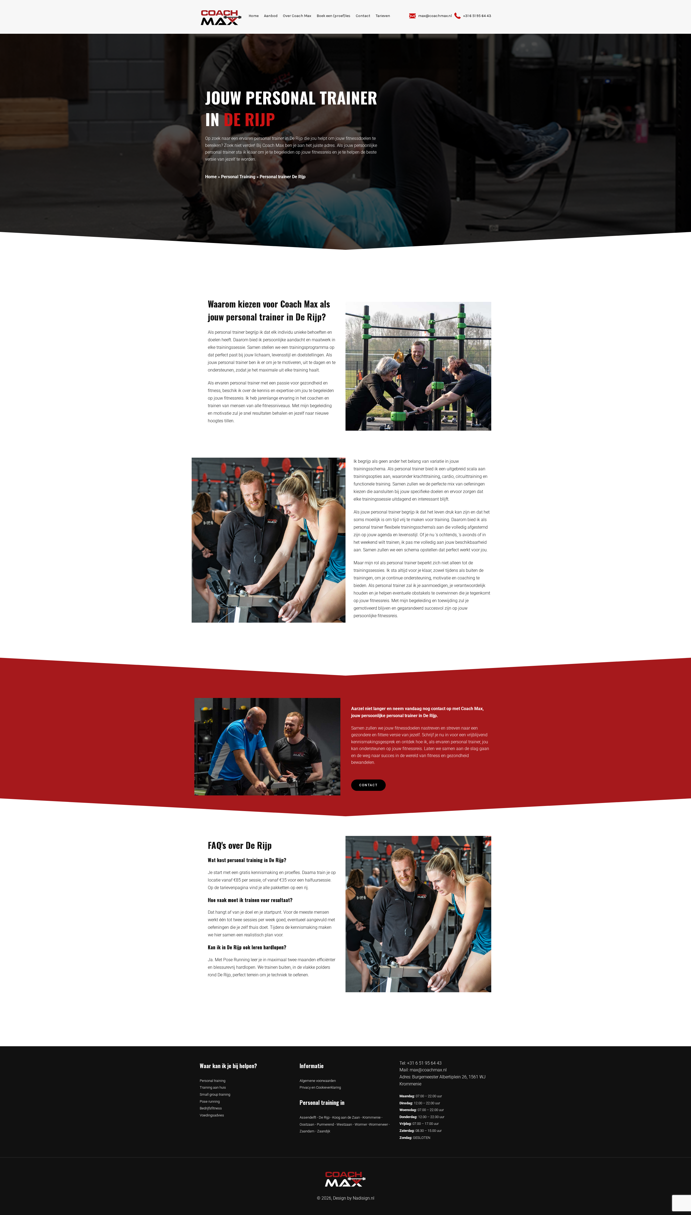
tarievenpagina (234, 887)
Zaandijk (323, 1131)
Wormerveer (378, 1124)
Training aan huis (213, 1087)
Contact (363, 16)
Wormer (361, 1124)
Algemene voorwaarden (318, 1081)
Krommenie (372, 1117)
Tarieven (383, 16)
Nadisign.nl (363, 1198)
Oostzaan (307, 1124)
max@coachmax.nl (428, 1069)
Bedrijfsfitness (211, 1108)
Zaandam (307, 1131)
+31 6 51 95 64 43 (424, 1063)
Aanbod (270, 16)
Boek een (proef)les (333, 16)
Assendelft (308, 1117)
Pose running (210, 1101)
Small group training (215, 1094)
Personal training (212, 1081)
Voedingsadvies (212, 1115)
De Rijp (324, 1117)
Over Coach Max (297, 16)
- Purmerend (324, 1124)
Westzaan (344, 1124)
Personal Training (238, 176)
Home (254, 16)
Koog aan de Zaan (346, 1117)
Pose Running (236, 959)
